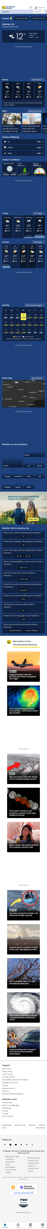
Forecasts (38, 12)
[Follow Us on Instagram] (10, 1145)
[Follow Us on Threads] (27, 1145)
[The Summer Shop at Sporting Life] (40, 484)
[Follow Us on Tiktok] (21, 1145)
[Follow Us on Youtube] (16, 1145)
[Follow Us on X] (32, 1145)
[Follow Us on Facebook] (5, 1145)
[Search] (31, 7)
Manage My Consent (10, 1083)
